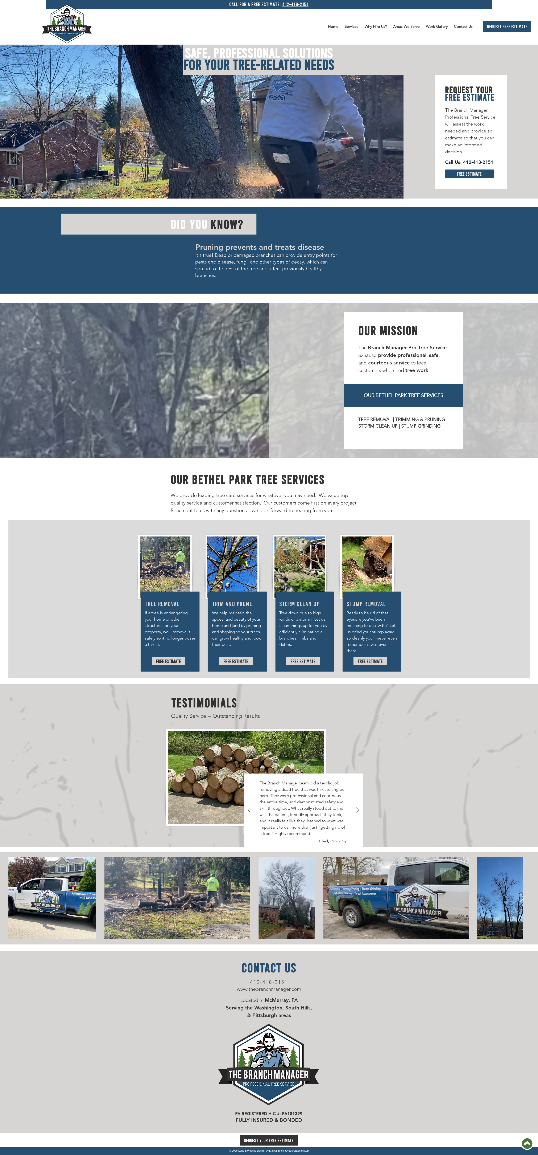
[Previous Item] (16, 898)
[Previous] (249, 810)
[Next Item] (522, 898)
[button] (406, 26)
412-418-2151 (295, 4)
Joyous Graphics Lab (297, 1150)
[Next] (357, 810)
